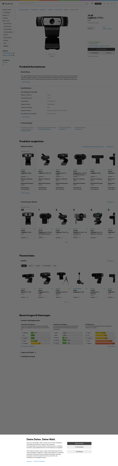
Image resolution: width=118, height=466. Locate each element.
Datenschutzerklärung (39, 461)
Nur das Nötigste (79, 447)
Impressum (29, 461)
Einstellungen (79, 451)
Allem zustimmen (79, 443)
